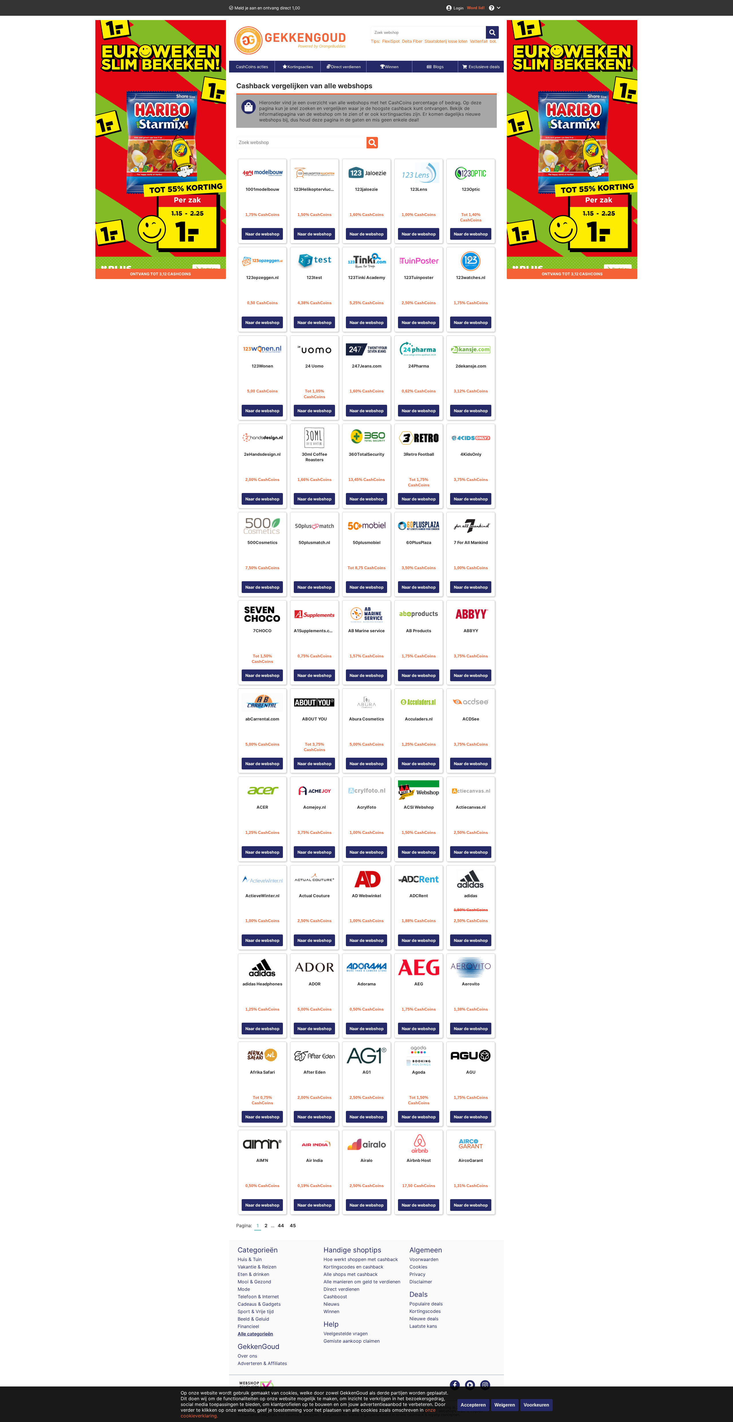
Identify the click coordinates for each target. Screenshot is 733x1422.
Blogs (438, 66)
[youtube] (470, 1385)
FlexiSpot (391, 41)
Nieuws (331, 1304)
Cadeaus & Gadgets (259, 1304)
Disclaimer (420, 1281)
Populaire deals (426, 1304)
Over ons (247, 1356)
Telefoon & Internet (258, 1296)
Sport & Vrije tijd (256, 1311)
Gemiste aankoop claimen (352, 1341)
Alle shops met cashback (351, 1274)
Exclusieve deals (484, 66)
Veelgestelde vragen (346, 1333)
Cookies (418, 1267)
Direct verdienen (341, 1289)
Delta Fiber (412, 41)
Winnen (331, 1311)
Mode (244, 1289)
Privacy (417, 1274)
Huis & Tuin (250, 1259)
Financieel (248, 1326)
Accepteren (473, 1405)
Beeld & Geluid (253, 1319)
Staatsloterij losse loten (446, 41)
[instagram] (485, 1385)
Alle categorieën (255, 1334)
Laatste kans (423, 1326)
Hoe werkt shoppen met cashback (361, 1259)
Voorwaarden (423, 1259)
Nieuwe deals (423, 1318)
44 (281, 1225)
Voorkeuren (536, 1405)
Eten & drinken (253, 1274)
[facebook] (455, 1385)
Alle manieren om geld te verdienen (362, 1281)
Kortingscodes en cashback (353, 1267)
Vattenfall (478, 41)
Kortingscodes (425, 1311)
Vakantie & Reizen (257, 1267)
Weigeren (504, 1405)
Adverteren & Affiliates (262, 1363)
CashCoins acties (252, 66)
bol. (493, 41)
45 (293, 1225)
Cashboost (335, 1296)
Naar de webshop (262, 233)
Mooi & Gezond (254, 1281)
